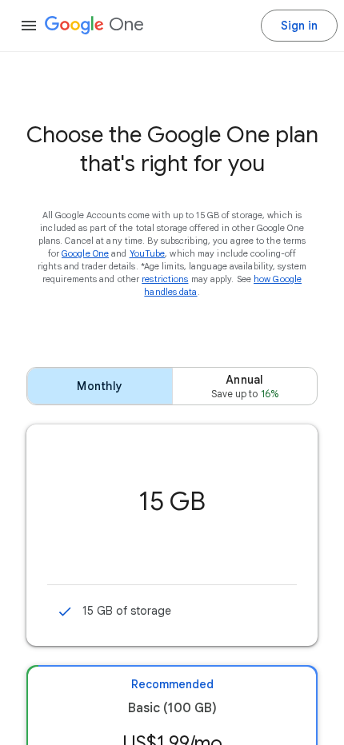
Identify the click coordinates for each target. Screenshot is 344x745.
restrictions (165, 279)
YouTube (148, 253)
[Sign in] (299, 25)
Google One (85, 253)
